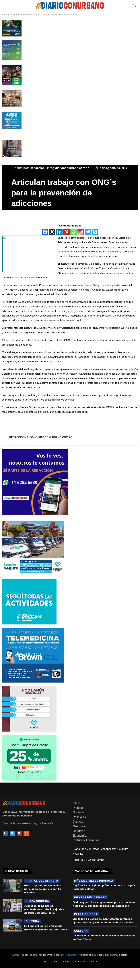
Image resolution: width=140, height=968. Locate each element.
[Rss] (26, 833)
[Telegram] (88, 232)
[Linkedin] (59, 232)
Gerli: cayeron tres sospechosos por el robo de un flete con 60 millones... (44, 889)
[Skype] (95, 232)
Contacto (80, 961)
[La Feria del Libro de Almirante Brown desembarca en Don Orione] (12, 925)
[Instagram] (80, 232)
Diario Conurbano (69, 954)
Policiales (79, 817)
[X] (52, 232)
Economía (79, 835)
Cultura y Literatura (86, 840)
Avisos (94, 961)
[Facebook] (45, 232)
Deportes (79, 831)
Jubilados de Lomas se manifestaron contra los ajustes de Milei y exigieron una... (44, 909)
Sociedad (79, 812)
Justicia (78, 821)
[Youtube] (19, 833)
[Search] (134, 5)
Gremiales (80, 826)
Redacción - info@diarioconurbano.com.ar (59, 167)
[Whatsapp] (73, 232)
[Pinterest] (66, 232)
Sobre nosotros (62, 961)
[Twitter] (12, 833)
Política (78, 808)
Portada (6, 14)
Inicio (76, 803)
